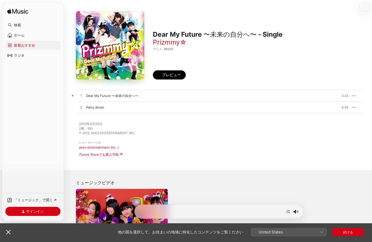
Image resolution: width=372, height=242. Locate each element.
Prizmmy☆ (170, 42)
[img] (17, 11)
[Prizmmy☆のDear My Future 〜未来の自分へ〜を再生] (81, 96)
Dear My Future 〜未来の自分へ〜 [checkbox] (112, 96)
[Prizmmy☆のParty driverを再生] (81, 107)
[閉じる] (8, 232)
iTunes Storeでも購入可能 (99, 154)
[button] (33, 25)
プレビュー (342, 95)
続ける (348, 232)
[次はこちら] (288, 211)
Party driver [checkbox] (95, 107)
